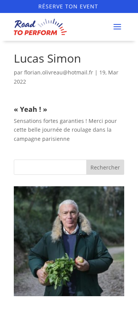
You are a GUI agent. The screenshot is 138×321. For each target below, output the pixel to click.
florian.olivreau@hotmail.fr (58, 72)
